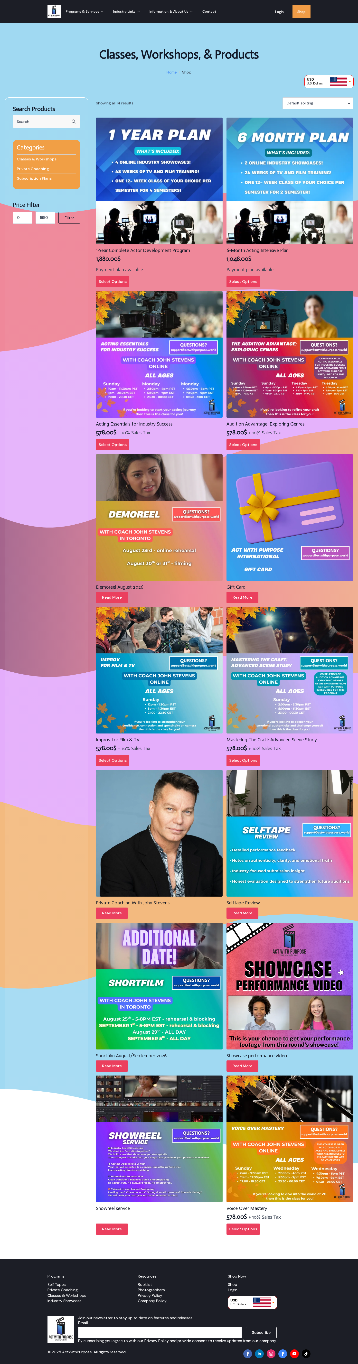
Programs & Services (82, 11)
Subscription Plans (34, 178)
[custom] (282, 1353)
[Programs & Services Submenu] (103, 11)
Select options (113, 281)
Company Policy (152, 1300)
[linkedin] (259, 1353)
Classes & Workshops (37, 159)
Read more (112, 597)
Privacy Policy (150, 1295)
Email (83, 1323)
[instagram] (271, 1353)
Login (279, 11)
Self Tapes (56, 1284)
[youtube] (294, 1353)
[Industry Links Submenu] (140, 11)
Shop (301, 11)
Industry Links (124, 11)
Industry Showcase (64, 1300)
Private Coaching (33, 168)
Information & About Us (169, 11)
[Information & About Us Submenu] (193, 11)
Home (172, 72)
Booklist (145, 1284)
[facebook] (247, 1353)
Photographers (151, 1289)
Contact (209, 11)
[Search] (73, 121)
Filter (69, 217)
